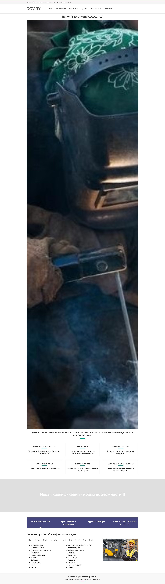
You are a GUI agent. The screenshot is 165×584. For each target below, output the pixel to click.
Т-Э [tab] (92, 540)
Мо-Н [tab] (64, 540)
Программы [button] (73, 9)
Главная (50, 9)
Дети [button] (84, 9)
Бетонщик (34, 560)
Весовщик (34, 567)
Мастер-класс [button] (95, 9)
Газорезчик (71, 555)
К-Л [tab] (46, 540)
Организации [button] (61, 9)
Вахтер (33, 565)
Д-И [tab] (39, 540)
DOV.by (33, 9)
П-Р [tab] (78, 540)
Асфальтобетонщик (38, 555)
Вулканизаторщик (74, 548)
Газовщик (71, 552)
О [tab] (71, 540)
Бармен (33, 557)
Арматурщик (35, 552)
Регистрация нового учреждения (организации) (55, 2)
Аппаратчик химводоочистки (41, 550)
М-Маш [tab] (55, 540)
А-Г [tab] (31, 540)
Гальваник (71, 560)
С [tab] (85, 540)
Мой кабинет (32, 2)
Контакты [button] (109, 9)
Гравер (70, 567)
